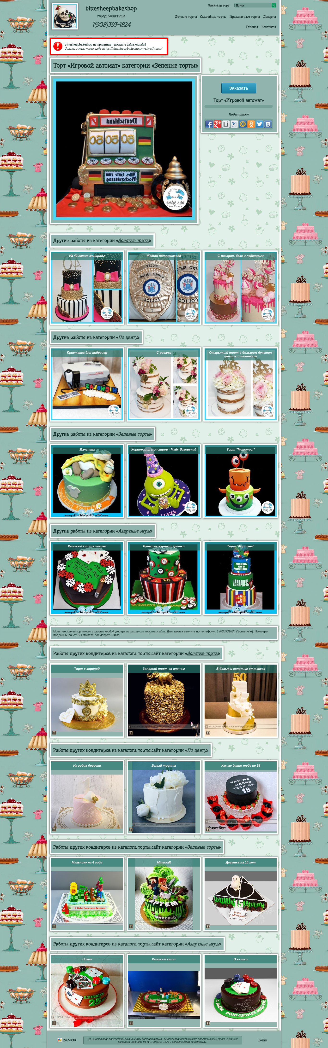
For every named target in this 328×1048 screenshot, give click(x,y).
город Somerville (111, 16)
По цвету (127, 337)
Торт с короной (87, 669)
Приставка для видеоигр (87, 352)
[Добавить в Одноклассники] (251, 124)
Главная (252, 27)
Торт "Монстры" (241, 449)
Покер (87, 959)
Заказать (238, 88)
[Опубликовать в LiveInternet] (226, 124)
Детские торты (186, 16)
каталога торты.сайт (147, 631)
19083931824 (226, 631)
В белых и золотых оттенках (240, 669)
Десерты (269, 16)
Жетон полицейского (164, 256)
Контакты (268, 27)
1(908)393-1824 (111, 24)
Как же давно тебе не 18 (240, 765)
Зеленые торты (134, 434)
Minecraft (164, 862)
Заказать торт (219, 5)
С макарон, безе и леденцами (241, 256)
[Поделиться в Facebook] (209, 124)
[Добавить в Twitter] (259, 124)
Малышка (87, 449)
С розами (164, 352)
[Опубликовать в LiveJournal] (234, 124)
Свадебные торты (213, 16)
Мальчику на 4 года (87, 862)
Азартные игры (134, 531)
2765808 (69, 1040)
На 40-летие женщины (87, 256)
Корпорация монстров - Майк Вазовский (163, 449)
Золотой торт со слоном (164, 669)
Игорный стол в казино (87, 546)
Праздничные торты (245, 16)
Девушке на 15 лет (241, 862)
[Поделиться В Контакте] (268, 124)
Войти (262, 1040)
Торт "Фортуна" (240, 546)
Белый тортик (164, 765)
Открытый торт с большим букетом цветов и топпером (240, 354)
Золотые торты (133, 240)
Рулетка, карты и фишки (164, 546)
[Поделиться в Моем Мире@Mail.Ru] (243, 124)
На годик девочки (87, 765)
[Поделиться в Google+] (217, 124)
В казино (241, 959)
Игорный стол (164, 959)
